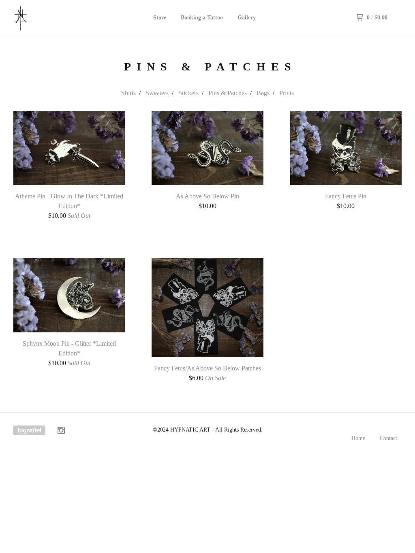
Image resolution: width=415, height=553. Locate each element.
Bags (263, 92)
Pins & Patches (227, 92)
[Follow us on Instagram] (61, 431)
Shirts (128, 92)
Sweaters (157, 92)
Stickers (188, 92)
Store (159, 18)
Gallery (246, 18)
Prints (286, 92)
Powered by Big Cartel (29, 430)
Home (358, 438)
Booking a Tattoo (202, 18)
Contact (388, 438)
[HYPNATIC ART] (55, 17)
